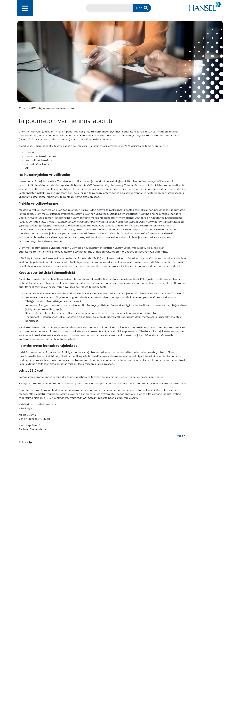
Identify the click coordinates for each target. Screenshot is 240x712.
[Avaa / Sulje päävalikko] (25, 8)
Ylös (180, 435)
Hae (139, 8)
